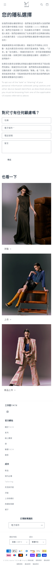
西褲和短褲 (9, 504)
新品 (7, 470)
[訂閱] (41, 525)
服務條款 (19, 564)
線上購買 (8, 438)
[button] (5, 4)
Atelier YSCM (14, 560)
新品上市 (8, 390)
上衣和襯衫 (9, 498)
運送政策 (28, 564)
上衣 (6, 319)
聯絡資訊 (36, 564)
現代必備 (8, 476)
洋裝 (6, 249)
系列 (7, 433)
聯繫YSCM (9, 449)
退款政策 (39, 560)
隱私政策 (47, 560)
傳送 (9, 160)
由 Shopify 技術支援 (27, 560)
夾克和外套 (9, 487)
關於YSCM (9, 427)
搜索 (7, 455)
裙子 (7, 509)
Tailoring (9, 482)
